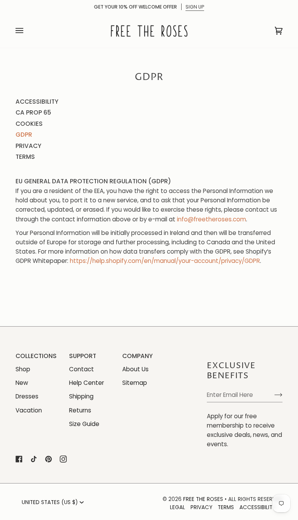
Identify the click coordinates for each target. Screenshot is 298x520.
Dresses (27, 396)
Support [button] (82, 356)
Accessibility (37, 101)
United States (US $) (50, 502)
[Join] (272, 394)
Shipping (81, 396)
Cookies (29, 124)
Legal (177, 507)
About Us (135, 369)
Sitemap (134, 383)
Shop (23, 369)
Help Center (86, 383)
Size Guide (84, 424)
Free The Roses (203, 499)
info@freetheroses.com (211, 219)
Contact (81, 369)
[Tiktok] (33, 459)
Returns (80, 410)
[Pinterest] (48, 459)
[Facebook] (19, 459)
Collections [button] (35, 356)
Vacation (29, 410)
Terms (25, 157)
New (22, 383)
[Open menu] (27, 31)
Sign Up (194, 6)
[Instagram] (63, 459)
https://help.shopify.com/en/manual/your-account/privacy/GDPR (165, 261)
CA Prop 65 (33, 112)
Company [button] (137, 356)
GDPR (24, 134)
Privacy (29, 146)
